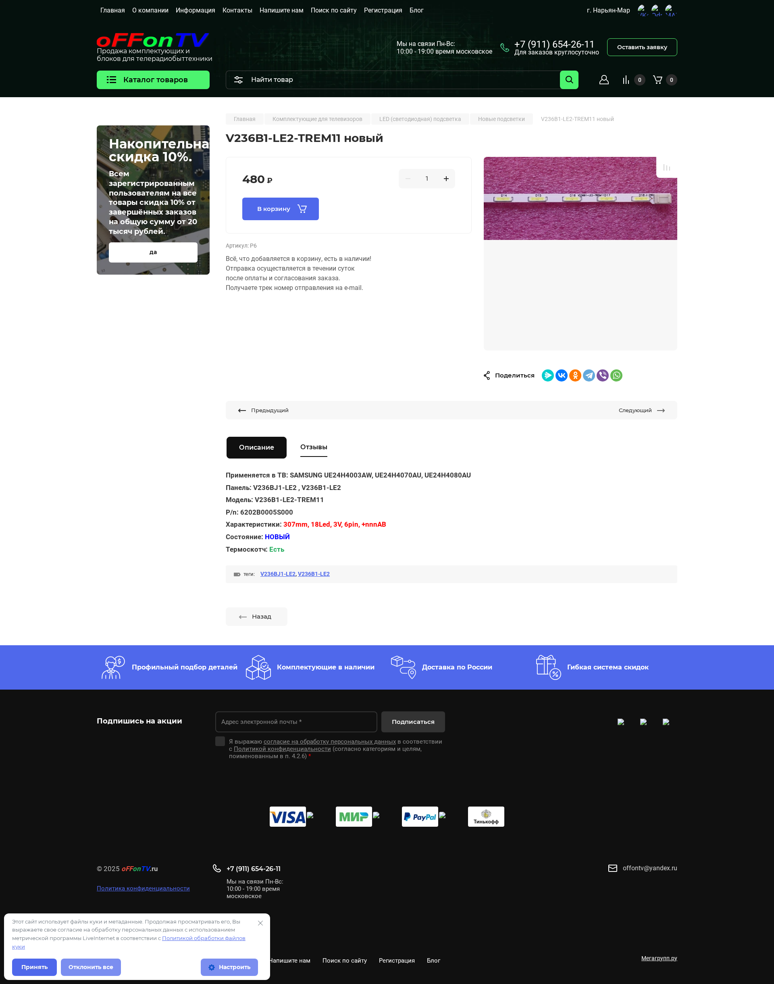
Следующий (635, 410)
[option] (580, 253)
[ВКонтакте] (562, 375)
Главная (112, 10)
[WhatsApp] (616, 375)
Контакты (237, 10)
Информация (195, 10)
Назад (261, 616)
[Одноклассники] (575, 375)
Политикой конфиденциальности (282, 749)
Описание (256, 447)
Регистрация (383, 10)
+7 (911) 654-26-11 (554, 44)
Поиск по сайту (334, 10)
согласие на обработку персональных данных (330, 741)
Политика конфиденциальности (143, 888)
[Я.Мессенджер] (548, 375)
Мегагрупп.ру (659, 958)
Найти (569, 80)
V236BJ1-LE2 (277, 574)
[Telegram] (589, 375)
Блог (417, 10)
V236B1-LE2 (314, 574)
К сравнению (666, 167)
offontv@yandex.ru (650, 868)
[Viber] (603, 375)
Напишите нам (282, 10)
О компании (150, 10)
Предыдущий (270, 410)
